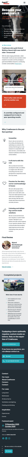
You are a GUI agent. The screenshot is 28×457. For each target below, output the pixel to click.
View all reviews (6, 267)
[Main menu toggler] (24, 2)
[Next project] (22, 289)
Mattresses (5, 396)
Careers (5, 382)
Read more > (18, 64)
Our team (5, 377)
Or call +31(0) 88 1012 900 (12, 361)
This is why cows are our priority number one (13, 99)
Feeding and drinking (8, 405)
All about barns (6, 399)
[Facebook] (3, 439)
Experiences (5, 413)
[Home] (5, 2)
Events (4, 416)
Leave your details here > (10, 344)
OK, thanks (9, 451)
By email (8, 356)
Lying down (5, 393)
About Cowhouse (8, 380)
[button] (9, 289)
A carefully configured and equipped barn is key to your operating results (14, 115)
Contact (5, 385)
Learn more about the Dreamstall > (14, 88)
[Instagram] (9, 439)
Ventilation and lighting (9, 402)
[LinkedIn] (6, 439)
